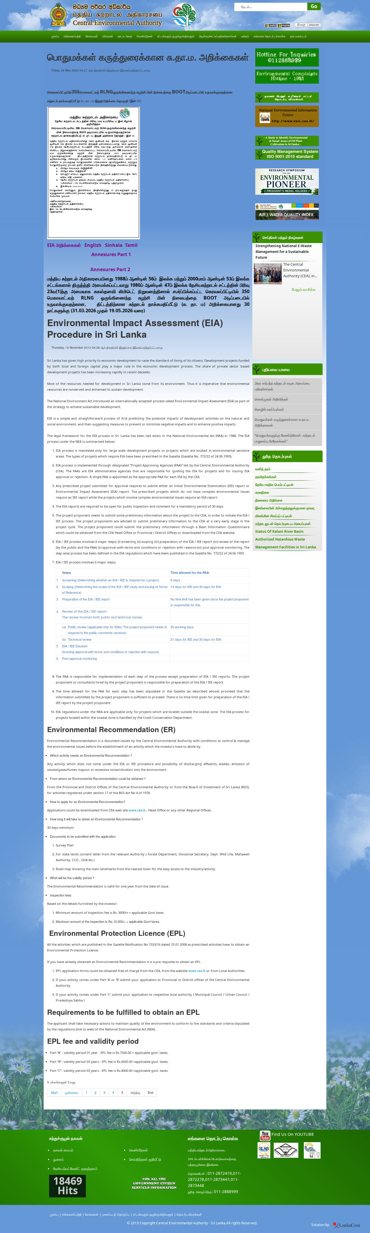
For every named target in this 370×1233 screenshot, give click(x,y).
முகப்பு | (55, 1214)
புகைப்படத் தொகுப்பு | (117, 1214)
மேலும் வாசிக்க (304, 289)
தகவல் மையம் (63, 1150)
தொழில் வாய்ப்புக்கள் (269, 409)
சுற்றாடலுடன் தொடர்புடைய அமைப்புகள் (283, 523)
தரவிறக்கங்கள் (266, 476)
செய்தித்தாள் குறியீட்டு (145, 1159)
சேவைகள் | (93, 1214)
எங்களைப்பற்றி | (73, 1214)
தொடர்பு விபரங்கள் (189, 1214)
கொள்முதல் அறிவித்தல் (271, 398)
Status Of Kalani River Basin (279, 531)
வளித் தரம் (263, 468)
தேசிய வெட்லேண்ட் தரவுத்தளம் (75, 1168)
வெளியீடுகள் (138, 1150)
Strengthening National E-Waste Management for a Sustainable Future (284, 251)
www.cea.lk (137, 810)
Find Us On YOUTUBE (292, 1134)
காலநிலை (262, 492)
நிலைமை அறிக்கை (268, 500)
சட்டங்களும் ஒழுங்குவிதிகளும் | (154, 1214)
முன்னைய (71, 1092)
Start (54, 1092)
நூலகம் (58, 1159)
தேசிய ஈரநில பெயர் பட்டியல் (274, 484)
